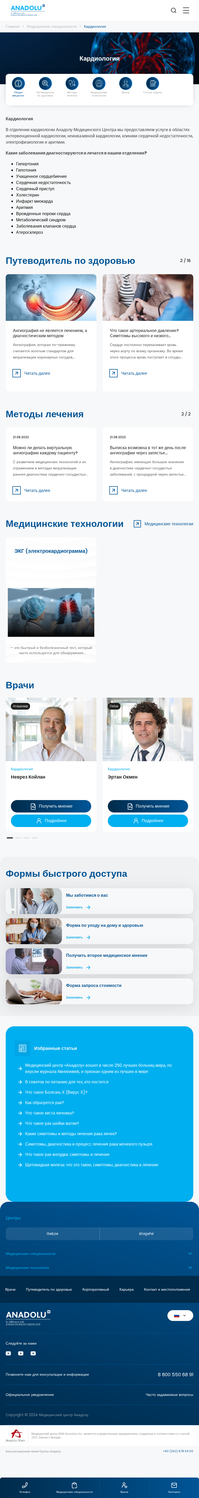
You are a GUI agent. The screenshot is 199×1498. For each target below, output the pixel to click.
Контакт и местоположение (167, 1289)
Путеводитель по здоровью (49, 1289)
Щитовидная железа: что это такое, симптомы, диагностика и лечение (91, 1165)
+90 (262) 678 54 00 (178, 1451)
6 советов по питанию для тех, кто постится (67, 1082)
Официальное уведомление (30, 1394)
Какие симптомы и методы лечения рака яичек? (71, 1134)
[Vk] (20, 1354)
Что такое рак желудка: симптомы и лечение (67, 1154)
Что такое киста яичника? (49, 1113)
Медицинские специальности (52, 26)
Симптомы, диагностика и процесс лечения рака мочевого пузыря (88, 1144)
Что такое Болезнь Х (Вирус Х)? (56, 1092)
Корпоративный (95, 1289)
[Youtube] (8, 1354)
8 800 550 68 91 (175, 1374)
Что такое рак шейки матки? (52, 1123)
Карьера (126, 1289)
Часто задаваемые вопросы (169, 1394)
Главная (13, 26)
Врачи (10, 1289)
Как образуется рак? (44, 1103)
